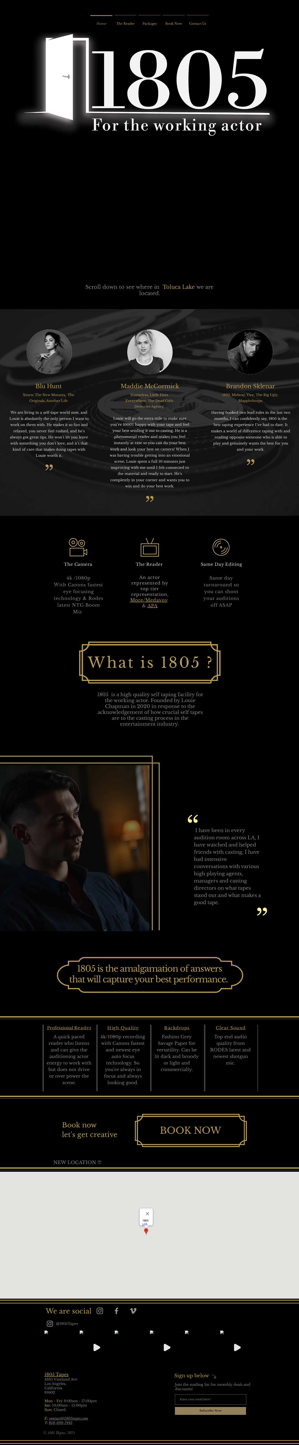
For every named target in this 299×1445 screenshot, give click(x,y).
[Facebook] (116, 1311)
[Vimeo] (133, 1311)
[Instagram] (99, 1311)
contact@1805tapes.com (68, 1418)
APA (153, 605)
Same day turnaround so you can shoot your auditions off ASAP (221, 591)
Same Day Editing (221, 564)
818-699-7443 (60, 1423)
